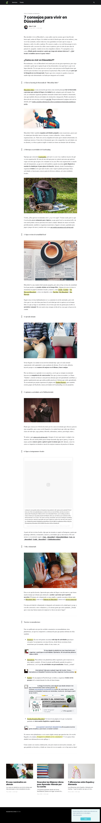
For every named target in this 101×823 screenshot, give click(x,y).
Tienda (22, 2)
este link (48, 99)
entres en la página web (40, 437)
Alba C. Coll (32, 26)
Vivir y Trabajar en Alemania (31, 13)
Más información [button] (77, 815)
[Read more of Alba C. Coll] (26, 27)
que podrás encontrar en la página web (61, 227)
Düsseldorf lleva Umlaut (11, 811)
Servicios (14, 2)
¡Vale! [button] (85, 819)
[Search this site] (94, 2)
